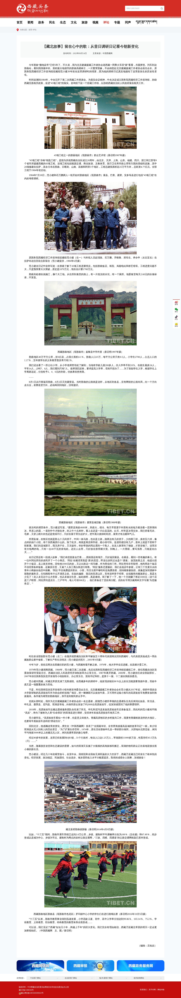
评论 (106, 22)
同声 (128, 22)
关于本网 (152, 990)
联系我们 (143, 990)
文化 (74, 22)
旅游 (85, 22)
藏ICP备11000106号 (26, 990)
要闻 (30, 22)
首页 (20, 22)
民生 (52, 22)
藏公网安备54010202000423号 (32, 993)
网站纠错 (160, 990)
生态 (63, 22)
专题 (117, 22)
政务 (41, 22)
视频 (95, 22)
